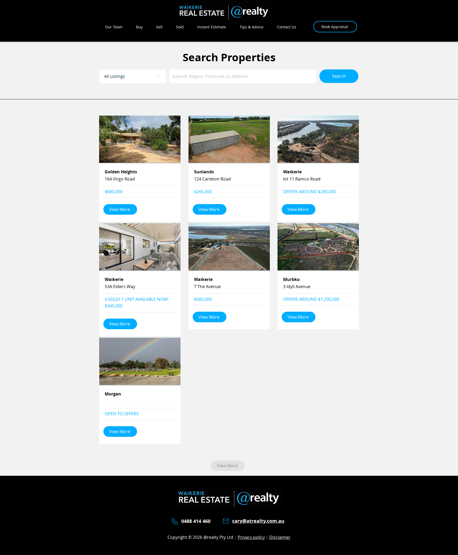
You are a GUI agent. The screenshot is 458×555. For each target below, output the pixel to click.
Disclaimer (279, 537)
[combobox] (242, 76)
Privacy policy (251, 537)
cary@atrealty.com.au (258, 521)
